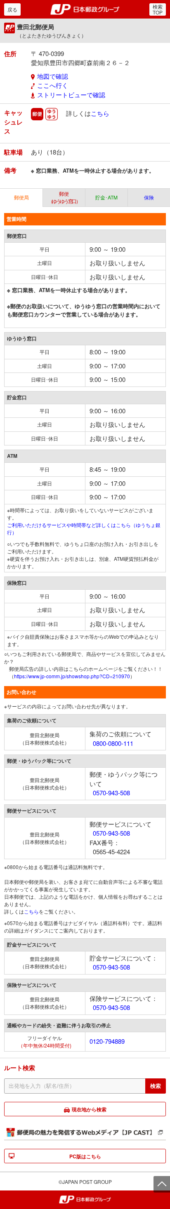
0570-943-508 (111, 792)
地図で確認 (52, 76)
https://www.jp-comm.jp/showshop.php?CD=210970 (72, 675)
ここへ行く (52, 85)
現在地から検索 (89, 1109)
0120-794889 (107, 1041)
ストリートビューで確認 (71, 94)
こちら (100, 113)
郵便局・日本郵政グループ (85, 9)
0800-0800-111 (113, 743)
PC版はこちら (85, 1156)
